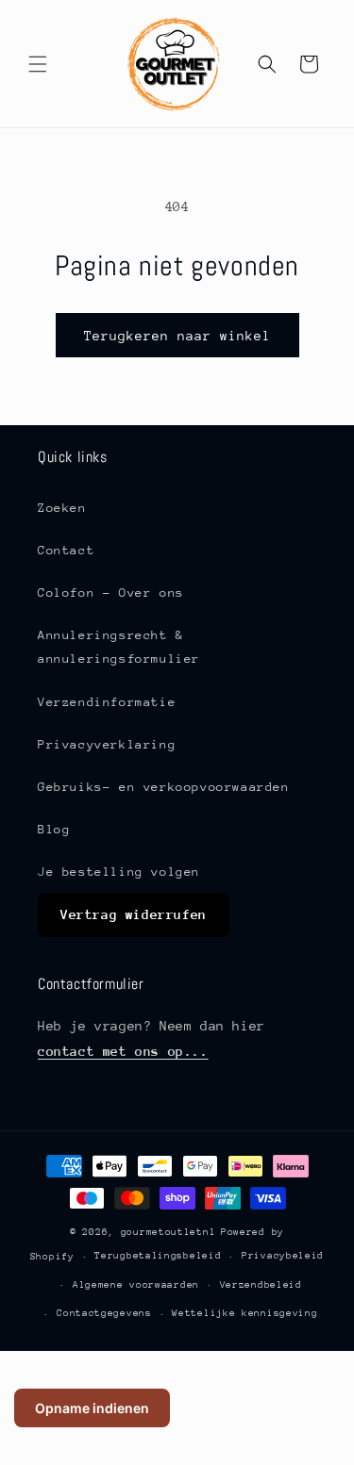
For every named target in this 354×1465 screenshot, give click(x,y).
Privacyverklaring (107, 744)
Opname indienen (92, 1408)
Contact (66, 550)
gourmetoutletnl (168, 1232)
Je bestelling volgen (119, 871)
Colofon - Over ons (111, 592)
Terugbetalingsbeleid (157, 1255)
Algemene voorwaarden (136, 1285)
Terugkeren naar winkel (177, 335)
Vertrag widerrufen (133, 914)
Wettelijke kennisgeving (244, 1313)
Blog (54, 829)
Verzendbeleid (261, 1285)
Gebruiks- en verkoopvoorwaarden (164, 787)
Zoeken (62, 508)
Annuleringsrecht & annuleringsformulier (119, 647)
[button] (38, 64)
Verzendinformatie (107, 702)
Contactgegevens (104, 1313)
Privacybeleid (283, 1255)
